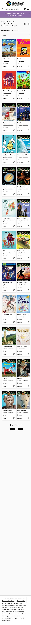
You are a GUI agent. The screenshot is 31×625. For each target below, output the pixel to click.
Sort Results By (5, 30)
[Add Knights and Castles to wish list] (29, 226)
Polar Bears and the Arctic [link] (22, 410)
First (12, 429)
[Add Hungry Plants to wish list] (29, 99)
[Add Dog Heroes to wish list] (14, 130)
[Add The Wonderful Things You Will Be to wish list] (14, 226)
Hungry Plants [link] (21, 91)
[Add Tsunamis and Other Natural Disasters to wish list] (29, 162)
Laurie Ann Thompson (9, 316)
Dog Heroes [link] (6, 123)
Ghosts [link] (19, 123)
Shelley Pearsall (8, 157)
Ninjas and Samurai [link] (22, 283)
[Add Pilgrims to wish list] (29, 386)
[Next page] (22, 425)
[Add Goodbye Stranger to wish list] (14, 99)
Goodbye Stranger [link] (8, 91)
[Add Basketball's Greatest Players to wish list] (14, 290)
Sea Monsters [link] (21, 187)
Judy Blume (21, 61)
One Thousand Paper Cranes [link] (22, 346)
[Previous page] (10, 425)
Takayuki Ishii (22, 348)
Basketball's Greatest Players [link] (8, 283)
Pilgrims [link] (19, 378)
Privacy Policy (21, 601)
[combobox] (12, 9)
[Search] (2, 9)
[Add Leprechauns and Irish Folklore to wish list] (14, 354)
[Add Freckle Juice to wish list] (29, 67)
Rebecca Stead (7, 93)
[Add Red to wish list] (14, 258)
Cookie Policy (6, 620)
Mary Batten (21, 93)
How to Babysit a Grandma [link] (22, 314)
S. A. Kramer (7, 285)
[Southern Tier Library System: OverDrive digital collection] (15, 3)
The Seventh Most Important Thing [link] (8, 155)
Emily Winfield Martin (9, 221)
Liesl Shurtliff (7, 253)
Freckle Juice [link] (20, 59)
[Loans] (24, 9)
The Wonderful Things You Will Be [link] (8, 219)
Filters (4, 35)
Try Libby (7, 13)
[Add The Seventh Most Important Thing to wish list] (14, 162)
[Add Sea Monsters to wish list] (29, 194)
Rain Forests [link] (20, 251)
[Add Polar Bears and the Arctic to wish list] (29, 418)
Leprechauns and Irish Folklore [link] (8, 346)
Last (20, 429)
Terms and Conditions (8, 601)
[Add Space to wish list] (14, 194)
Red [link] (4, 251)
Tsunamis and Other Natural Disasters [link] (22, 155)
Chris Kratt (6, 61)
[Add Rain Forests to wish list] (29, 258)
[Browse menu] (28, 9)
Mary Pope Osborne (8, 125)
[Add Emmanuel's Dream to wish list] (14, 322)
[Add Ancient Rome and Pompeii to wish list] (14, 418)
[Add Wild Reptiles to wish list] (14, 67)
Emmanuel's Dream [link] (8, 314)
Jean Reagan (22, 316)
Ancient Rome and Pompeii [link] (8, 410)
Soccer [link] (5, 378)
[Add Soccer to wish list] (14, 386)
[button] (25, 24)
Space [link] (4, 187)
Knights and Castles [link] (22, 219)
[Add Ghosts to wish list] (29, 130)
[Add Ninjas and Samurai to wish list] (29, 290)
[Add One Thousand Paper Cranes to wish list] (29, 354)
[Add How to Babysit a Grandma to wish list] (29, 322)
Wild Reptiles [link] (6, 59)
